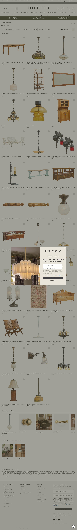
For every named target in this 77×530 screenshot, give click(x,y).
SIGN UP (53, 278)
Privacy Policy (49, 275)
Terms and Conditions (57, 275)
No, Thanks (53, 280)
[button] (73, 526)
